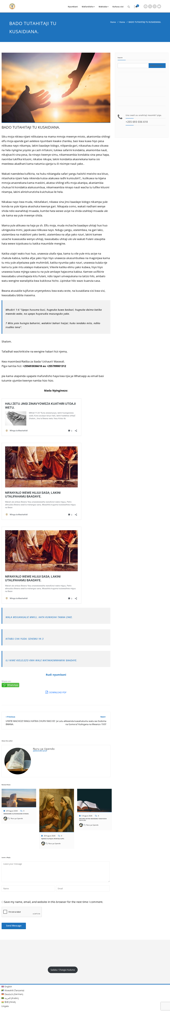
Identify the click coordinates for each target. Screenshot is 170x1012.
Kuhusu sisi (118, 6)
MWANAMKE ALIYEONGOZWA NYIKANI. (16, 814)
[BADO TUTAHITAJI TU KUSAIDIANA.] (56, 88)
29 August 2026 (12, 811)
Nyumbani (73, 6)
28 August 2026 (49, 836)
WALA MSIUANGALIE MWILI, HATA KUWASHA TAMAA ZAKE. (39, 617)
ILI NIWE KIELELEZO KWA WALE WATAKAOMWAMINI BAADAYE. (41, 660)
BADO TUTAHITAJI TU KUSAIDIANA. (31, 127)
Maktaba (103, 6)
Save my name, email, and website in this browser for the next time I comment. (53, 902)
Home (113, 22)
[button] (129, 6)
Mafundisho (87, 6)
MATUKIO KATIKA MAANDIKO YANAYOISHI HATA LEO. (93, 819)
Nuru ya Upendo (17, 818)
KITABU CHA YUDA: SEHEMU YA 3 (25, 638)
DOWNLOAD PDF (57, 692)
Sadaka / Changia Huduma (63, 969)
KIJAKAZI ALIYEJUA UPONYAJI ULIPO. (52, 839)
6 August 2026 (87, 816)
